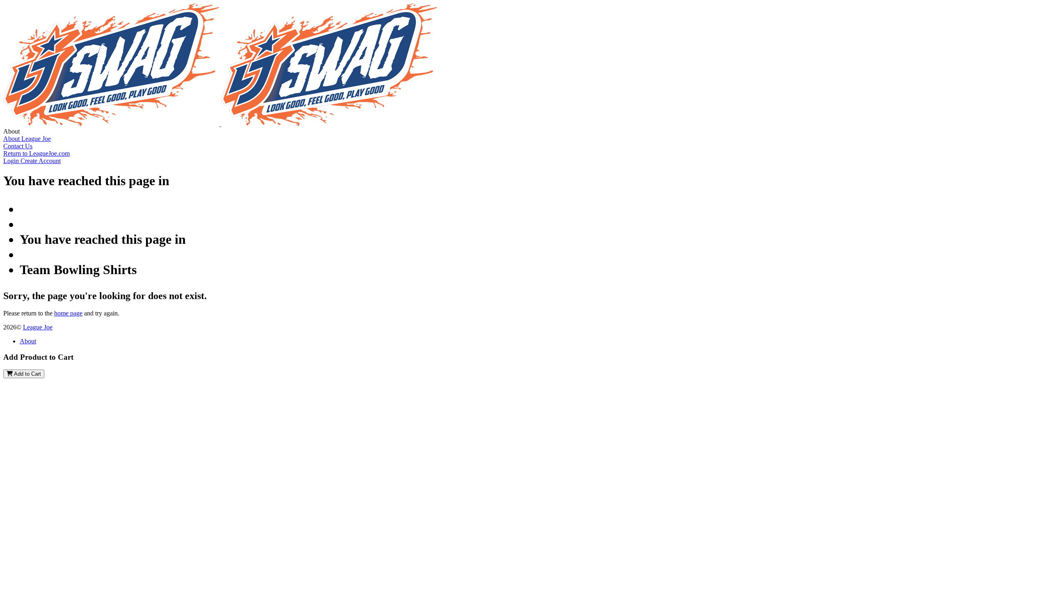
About (28, 341)
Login (12, 160)
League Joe (37, 327)
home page (68, 313)
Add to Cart (27, 374)
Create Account (41, 160)
